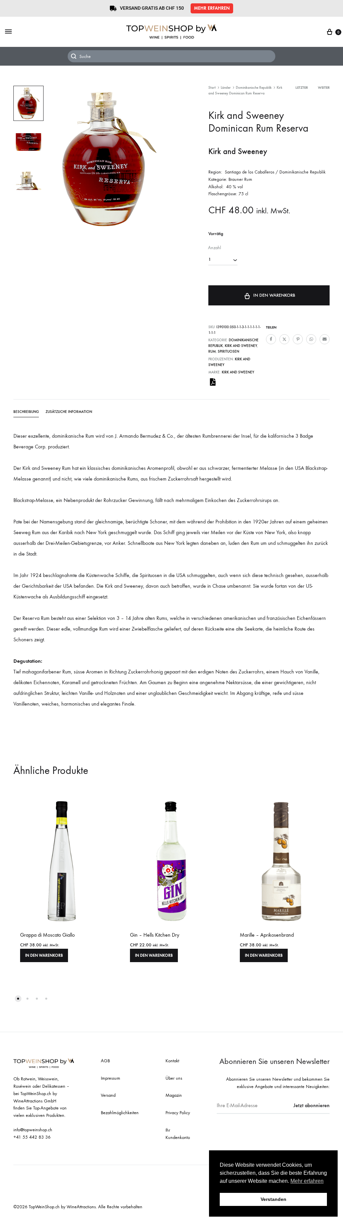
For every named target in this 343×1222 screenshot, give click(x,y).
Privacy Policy (177, 1113)
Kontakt (172, 1061)
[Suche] (171, 56)
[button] (212, 8)
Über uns (173, 1078)
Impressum (110, 1078)
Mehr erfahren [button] (307, 1181)
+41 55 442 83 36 (32, 1137)
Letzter (301, 87)
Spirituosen (228, 351)
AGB (105, 1061)
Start (212, 87)
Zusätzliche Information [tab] (69, 412)
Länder (226, 87)
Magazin (173, 1095)
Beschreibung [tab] (26, 412)
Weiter (324, 87)
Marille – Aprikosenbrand (267, 935)
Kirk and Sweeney (241, 346)
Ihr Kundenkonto (177, 1133)
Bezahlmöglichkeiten (120, 1113)
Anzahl (214, 247)
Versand (108, 1095)
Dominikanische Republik (254, 87)
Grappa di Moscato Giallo (47, 935)
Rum (212, 351)
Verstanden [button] (273, 1199)
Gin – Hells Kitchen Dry (154, 935)
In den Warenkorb (274, 295)
